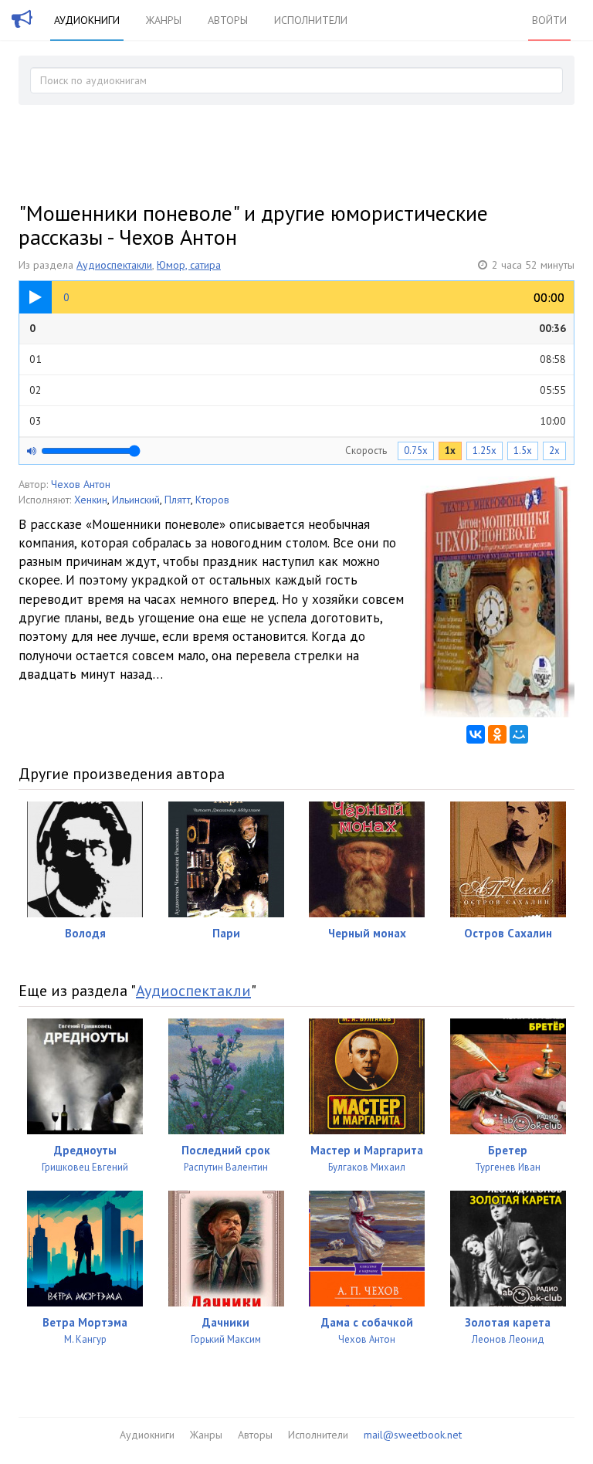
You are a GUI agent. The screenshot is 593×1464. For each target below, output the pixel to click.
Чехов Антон (80, 484)
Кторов (212, 500)
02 (297, 390)
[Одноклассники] (497, 734)
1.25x (484, 450)
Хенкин (90, 500)
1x (450, 450)
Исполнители (310, 20)
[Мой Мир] (519, 734)
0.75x (416, 450)
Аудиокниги (87, 20)
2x (554, 450)
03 (297, 421)
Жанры (163, 20)
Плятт (177, 500)
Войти (549, 20)
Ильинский (136, 500)
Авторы (228, 20)
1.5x (522, 450)
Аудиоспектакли (114, 265)
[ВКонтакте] (475, 734)
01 (297, 359)
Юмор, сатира (189, 265)
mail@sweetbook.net (413, 1435)
